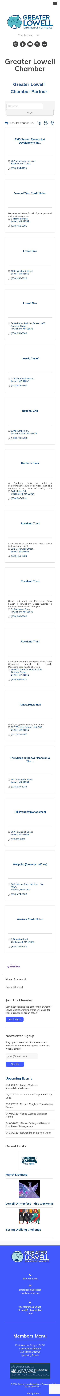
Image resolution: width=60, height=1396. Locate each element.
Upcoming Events (19, 1078)
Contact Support (14, 987)
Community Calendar (30, 1348)
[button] (6, 123)
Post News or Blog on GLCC (30, 1345)
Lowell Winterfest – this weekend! (29, 1203)
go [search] (31, 112)
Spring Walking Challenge (23, 1229)
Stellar (37, 1393)
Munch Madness (16, 1174)
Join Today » (14, 1019)
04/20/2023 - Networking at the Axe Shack (28, 1132)
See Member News (30, 1352)
